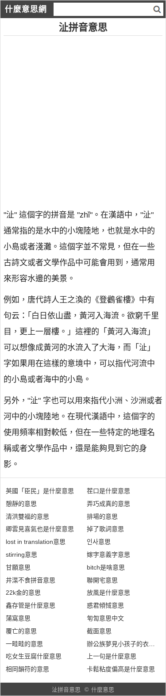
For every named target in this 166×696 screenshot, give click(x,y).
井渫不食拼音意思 (30, 580)
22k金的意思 (23, 592)
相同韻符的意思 (27, 669)
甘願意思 (18, 567)
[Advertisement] (83, 119)
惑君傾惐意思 (105, 605)
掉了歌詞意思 (105, 528)
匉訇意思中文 (105, 618)
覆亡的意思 (21, 631)
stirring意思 (21, 554)
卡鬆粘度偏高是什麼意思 (121, 669)
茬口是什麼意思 (108, 490)
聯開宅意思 (102, 580)
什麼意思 (102, 689)
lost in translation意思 (36, 541)
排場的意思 (102, 516)
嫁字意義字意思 (108, 554)
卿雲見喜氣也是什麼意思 (40, 528)
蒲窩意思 (18, 618)
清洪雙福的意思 (27, 516)
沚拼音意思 (66, 689)
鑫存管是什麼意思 (30, 605)
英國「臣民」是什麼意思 (40, 490)
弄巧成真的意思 (108, 503)
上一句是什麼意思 (111, 656)
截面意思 (99, 631)
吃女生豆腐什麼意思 (34, 656)
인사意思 (99, 541)
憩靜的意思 (21, 503)
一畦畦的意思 (24, 643)
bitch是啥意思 (106, 567)
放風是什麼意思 (108, 592)
